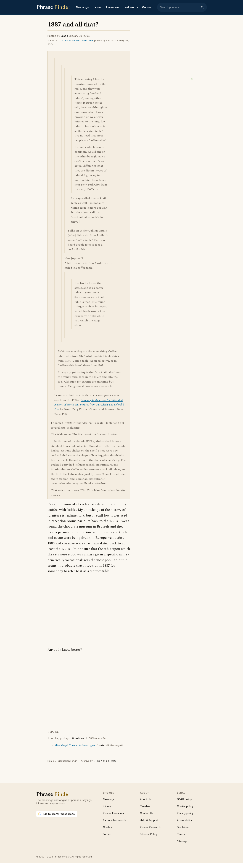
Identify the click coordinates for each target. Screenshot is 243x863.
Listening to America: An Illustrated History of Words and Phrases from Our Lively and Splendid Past (89, 405)
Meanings (82, 7)
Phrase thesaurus (113, 813)
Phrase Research (150, 827)
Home (50, 760)
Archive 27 (87, 760)
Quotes (146, 7)
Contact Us (146, 813)
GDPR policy (184, 799)
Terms (181, 834)
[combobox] (179, 7)
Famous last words (114, 820)
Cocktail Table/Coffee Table (78, 40)
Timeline (145, 806)
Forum (106, 834)
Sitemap (182, 841)
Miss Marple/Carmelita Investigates (76, 745)
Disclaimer (183, 827)
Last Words (131, 7)
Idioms (97, 7)
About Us (145, 799)
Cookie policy (185, 806)
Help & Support (149, 820)
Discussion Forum (67, 760)
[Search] (202, 7)
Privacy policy (185, 813)
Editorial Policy (148, 834)
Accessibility (184, 820)
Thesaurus (112, 7)
